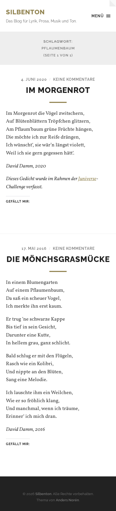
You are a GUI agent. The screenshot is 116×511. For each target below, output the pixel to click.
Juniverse (87, 178)
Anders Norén (67, 500)
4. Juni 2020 (34, 79)
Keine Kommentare (74, 79)
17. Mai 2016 (34, 248)
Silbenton (25, 12)
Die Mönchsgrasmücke (58, 259)
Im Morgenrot (58, 90)
